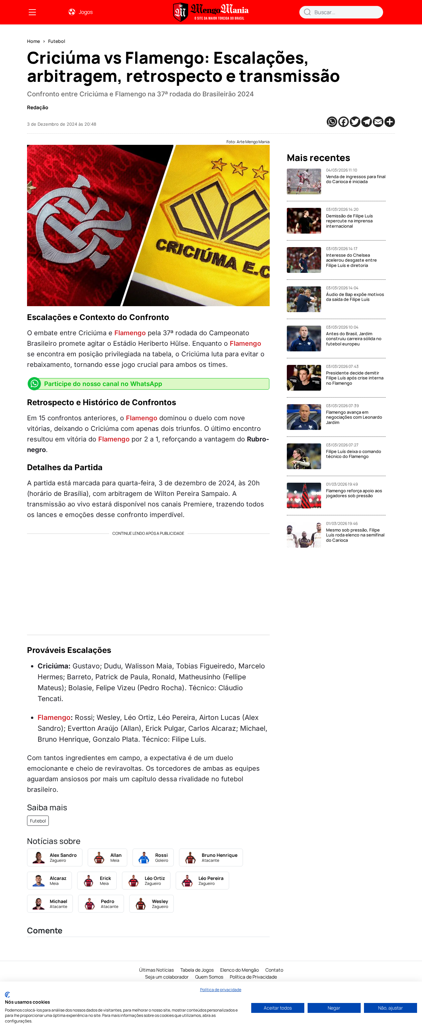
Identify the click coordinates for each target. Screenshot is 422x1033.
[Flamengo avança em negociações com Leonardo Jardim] (306, 417)
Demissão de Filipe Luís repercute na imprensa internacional (349, 221)
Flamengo (130, 333)
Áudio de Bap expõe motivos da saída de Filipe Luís (355, 297)
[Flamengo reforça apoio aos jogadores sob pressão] (306, 495)
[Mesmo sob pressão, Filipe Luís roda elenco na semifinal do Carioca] (306, 535)
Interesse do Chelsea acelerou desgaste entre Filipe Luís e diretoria (351, 260)
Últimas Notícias (156, 970)
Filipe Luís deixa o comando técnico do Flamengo (353, 454)
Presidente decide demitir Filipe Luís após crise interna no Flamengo (354, 378)
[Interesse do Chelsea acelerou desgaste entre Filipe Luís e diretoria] (306, 260)
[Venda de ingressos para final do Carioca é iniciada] (306, 181)
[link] (32, 12)
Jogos (86, 12)
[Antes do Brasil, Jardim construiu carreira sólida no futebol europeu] (306, 338)
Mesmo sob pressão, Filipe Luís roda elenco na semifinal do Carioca (355, 535)
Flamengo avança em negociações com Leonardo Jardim (354, 417)
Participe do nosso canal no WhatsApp (103, 384)
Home (33, 41)
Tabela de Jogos (197, 970)
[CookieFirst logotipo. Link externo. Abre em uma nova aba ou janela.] (7, 995)
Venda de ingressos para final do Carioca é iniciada (355, 179)
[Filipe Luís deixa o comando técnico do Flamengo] (306, 456)
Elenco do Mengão (239, 970)
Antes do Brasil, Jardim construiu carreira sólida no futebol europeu (353, 339)
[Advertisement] (148, 582)
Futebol (56, 41)
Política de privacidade (220, 989)
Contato (274, 970)
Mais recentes (318, 157)
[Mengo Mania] (211, 12)
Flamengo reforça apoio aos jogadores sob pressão (354, 493)
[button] (307, 12)
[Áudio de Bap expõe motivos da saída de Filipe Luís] (306, 299)
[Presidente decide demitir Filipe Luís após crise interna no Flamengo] (306, 378)
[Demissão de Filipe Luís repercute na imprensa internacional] (306, 221)
